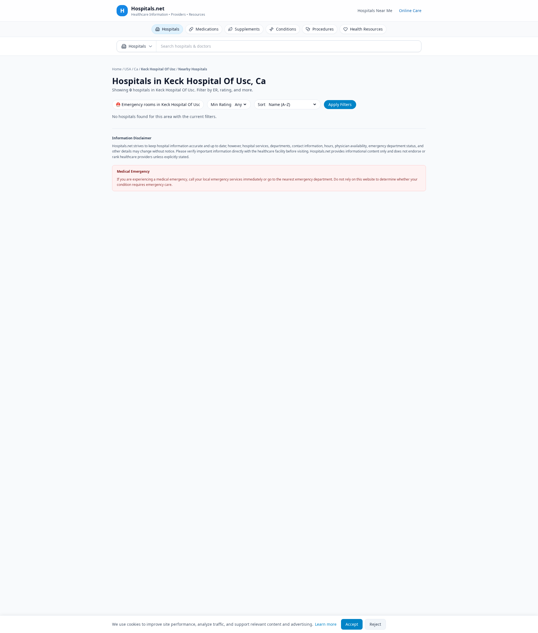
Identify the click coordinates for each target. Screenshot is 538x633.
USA (127, 69)
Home (117, 69)
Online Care (410, 10)
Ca (136, 69)
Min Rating (221, 104)
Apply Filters (340, 104)
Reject (375, 624)
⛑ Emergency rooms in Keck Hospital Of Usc (158, 104)
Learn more (326, 624)
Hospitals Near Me (375, 10)
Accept (351, 624)
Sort (261, 104)
